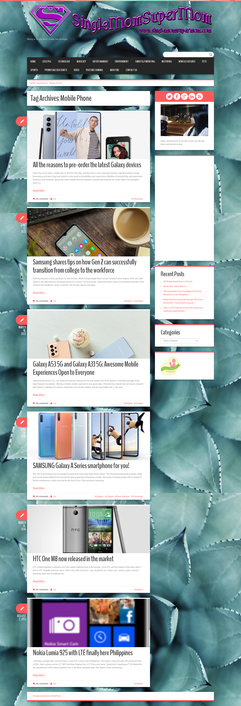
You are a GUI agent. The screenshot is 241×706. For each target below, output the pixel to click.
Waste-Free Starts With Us (175, 286)
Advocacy (81, 61)
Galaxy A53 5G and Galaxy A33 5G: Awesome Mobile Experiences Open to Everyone (85, 368)
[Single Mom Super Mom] (120, 21)
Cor (54, 199)
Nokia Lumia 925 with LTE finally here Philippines (82, 653)
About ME (114, 70)
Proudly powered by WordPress (47, 696)
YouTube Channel (94, 70)
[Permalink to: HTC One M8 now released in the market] (88, 529)
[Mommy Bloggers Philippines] (171, 366)
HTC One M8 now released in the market (73, 559)
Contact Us (131, 70)
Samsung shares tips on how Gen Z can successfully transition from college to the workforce (84, 266)
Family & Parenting (145, 61)
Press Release (123, 496)
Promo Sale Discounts (56, 70)
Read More (38, 190)
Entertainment (100, 61)
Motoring (167, 61)
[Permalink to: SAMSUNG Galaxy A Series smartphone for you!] (88, 436)
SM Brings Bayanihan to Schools (177, 281)
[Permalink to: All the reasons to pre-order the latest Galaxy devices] (88, 135)
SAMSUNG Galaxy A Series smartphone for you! (81, 466)
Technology (64, 61)
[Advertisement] (184, 208)
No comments (42, 199)
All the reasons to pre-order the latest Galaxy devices (87, 165)
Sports (34, 70)
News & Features (187, 61)
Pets (204, 61)
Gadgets (128, 301)
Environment (122, 61)
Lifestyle (46, 61)
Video (76, 70)
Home (33, 61)
